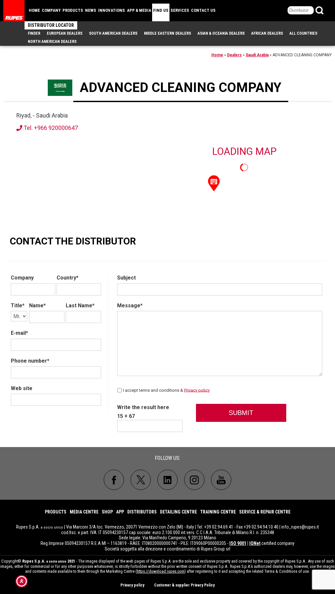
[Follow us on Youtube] (221, 480)
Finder (34, 33)
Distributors (142, 511)
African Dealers (267, 33)
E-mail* (19, 333)
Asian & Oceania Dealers (221, 33)
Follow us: (167, 458)
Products (72, 10)
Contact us (203, 10)
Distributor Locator (51, 25)
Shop (107, 511)
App (120, 511)
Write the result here (143, 407)
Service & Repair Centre (265, 511)
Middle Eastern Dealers (167, 33)
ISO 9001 (237, 543)
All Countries (303, 33)
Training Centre (218, 511)
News (90, 10)
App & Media (139, 10)
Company (51, 10)
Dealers (234, 55)
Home (34, 10)
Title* (18, 305)
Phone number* (30, 361)
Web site (21, 388)
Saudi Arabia (257, 55)
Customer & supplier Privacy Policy (184, 585)
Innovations (111, 10)
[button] (214, 182)
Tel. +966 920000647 (50, 127)
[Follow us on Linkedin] (167, 480)
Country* (68, 278)
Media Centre (84, 511)
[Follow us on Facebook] (114, 480)
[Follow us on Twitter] (141, 480)
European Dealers (64, 33)
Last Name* (80, 305)
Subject (126, 278)
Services (179, 10)
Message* (130, 305)
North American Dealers (52, 41)
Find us (160, 10)
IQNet (254, 543)
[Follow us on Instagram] (194, 480)
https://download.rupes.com (161, 571)
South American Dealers (113, 33)
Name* (37, 305)
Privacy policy (197, 389)
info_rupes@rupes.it (300, 527)
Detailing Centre (178, 511)
